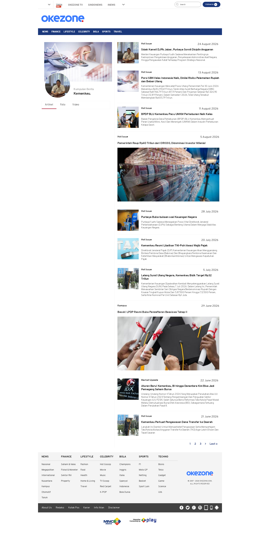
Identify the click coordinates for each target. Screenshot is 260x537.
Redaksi (60, 507)
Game (161, 481)
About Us (47, 507)
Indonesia (124, 486)
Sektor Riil (66, 475)
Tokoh (45, 497)
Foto (62, 104)
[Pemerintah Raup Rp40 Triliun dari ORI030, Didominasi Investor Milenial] (168, 174)
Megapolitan (48, 470)
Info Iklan (99, 507)
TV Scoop (104, 481)
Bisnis (161, 464)
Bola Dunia (124, 492)
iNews (111, 4)
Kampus (46, 486)
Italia (122, 475)
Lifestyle (69, 31)
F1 (140, 464)
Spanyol (123, 481)
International (48, 475)
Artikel (49, 104)
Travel (118, 31)
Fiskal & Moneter (69, 470)
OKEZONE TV (75, 4)
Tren (59, 5)
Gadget (162, 475)
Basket (142, 481)
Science (162, 486)
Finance (56, 31)
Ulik (160, 492)
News (45, 31)
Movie (103, 470)
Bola (96, 31)
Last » (214, 444)
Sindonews (95, 4)
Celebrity (84, 31)
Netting (142, 475)
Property (65, 481)
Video (75, 104)
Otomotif (46, 492)
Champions (125, 464)
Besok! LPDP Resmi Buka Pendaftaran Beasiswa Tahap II (152, 312)
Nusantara (47, 481)
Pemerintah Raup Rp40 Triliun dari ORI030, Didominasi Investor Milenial (161, 143)
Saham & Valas (68, 464)
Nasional (46, 464)
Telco (160, 470)
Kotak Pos (73, 507)
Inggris (122, 470)
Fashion (84, 464)
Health (83, 475)
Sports (106, 31)
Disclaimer (114, 507)
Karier (86, 507)
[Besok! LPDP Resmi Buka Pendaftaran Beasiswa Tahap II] (168, 343)
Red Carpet (105, 486)
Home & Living (87, 481)
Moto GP (143, 470)
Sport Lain (144, 486)
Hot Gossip (105, 464)
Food (82, 470)
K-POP (103, 492)
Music (103, 475)
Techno (163, 456)
